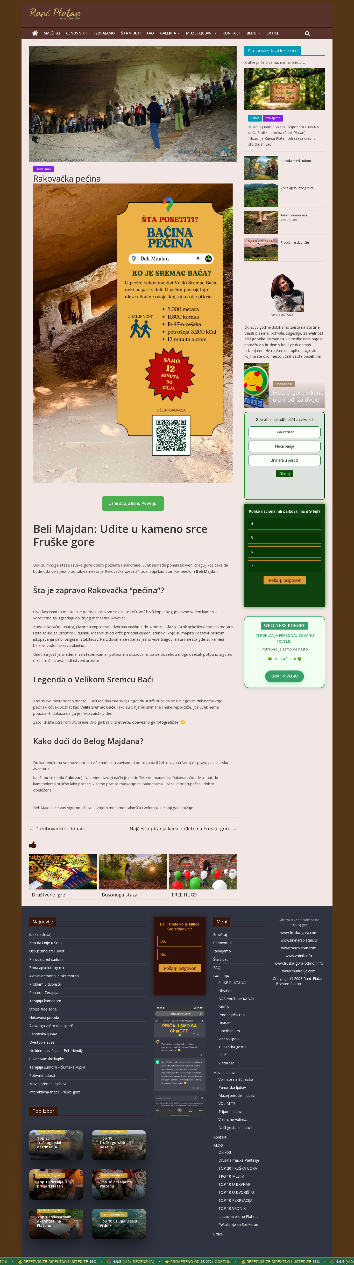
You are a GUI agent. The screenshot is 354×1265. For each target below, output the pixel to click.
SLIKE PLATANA (232, 982)
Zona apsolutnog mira (297, 188)
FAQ (150, 33)
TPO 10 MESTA (231, 1176)
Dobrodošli (259, 384)
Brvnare (225, 1022)
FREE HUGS (184, 895)
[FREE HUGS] (203, 857)
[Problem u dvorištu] (261, 240)
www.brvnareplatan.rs (299, 940)
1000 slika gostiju (232, 1046)
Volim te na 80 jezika (235, 1079)
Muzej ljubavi (199, 33)
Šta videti (131, 33)
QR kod (224, 1152)
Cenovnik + (77, 33)
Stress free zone (43, 1009)
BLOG (251, 33)
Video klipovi (228, 1038)
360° (222, 1054)
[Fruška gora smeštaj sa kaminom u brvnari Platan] (35, 33)
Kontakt (231, 33)
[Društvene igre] (63, 857)
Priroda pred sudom (296, 161)
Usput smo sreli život (47, 951)
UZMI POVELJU (284, 676)
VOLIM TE (226, 1103)
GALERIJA (168, 33)
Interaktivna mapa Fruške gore (55, 1092)
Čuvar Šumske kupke (46, 1058)
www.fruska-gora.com (298, 932)
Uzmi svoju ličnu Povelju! (133, 503)
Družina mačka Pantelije (238, 1160)
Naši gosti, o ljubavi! (235, 1127)
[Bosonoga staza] (133, 857)
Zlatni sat (226, 1063)
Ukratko (225, 990)
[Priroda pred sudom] (261, 159)
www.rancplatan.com (298, 947)
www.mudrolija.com (299, 971)
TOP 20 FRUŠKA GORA (237, 1168)
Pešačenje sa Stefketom (238, 1224)
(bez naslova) (40, 934)
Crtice (272, 33)
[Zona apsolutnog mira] (261, 186)
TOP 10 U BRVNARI (234, 1184)
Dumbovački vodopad (56, 828)
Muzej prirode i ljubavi (47, 1083)
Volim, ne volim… (232, 1119)
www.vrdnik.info (299, 955)
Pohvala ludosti (42, 1075)
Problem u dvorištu (295, 242)
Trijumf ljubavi (230, 1111)
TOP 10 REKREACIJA (235, 1200)
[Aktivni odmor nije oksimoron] (261, 213)
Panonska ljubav (43, 1033)
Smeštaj (52, 33)
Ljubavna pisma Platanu (238, 1216)
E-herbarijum (229, 1030)
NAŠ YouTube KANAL (236, 998)
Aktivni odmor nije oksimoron (294, 217)
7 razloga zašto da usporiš (51, 1025)
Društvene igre (48, 895)
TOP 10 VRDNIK (232, 1208)
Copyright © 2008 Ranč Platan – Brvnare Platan (298, 981)
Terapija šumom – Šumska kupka (57, 1067)
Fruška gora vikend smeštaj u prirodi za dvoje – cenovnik (287, 395)
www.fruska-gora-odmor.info (298, 963)
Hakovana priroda (44, 1017)
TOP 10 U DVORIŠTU (236, 1192)
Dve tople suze (41, 1042)
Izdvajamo (104, 33)
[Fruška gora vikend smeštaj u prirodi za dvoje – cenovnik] (284, 366)
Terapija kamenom (45, 1000)
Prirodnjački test (232, 1014)
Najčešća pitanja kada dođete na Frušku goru (183, 828)
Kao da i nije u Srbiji (45, 942)
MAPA (223, 1006)
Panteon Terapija (43, 992)
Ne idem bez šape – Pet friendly (56, 1050)
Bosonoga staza (119, 895)
